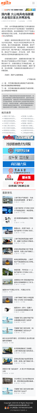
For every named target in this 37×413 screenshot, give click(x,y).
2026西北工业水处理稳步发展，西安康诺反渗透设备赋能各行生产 (24, 380)
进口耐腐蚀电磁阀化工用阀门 (23, 219)
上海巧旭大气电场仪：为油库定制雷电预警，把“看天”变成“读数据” (24, 199)
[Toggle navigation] (33, 3)
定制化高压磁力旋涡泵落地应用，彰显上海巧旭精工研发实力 (23, 360)
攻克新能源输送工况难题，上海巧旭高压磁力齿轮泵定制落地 (23, 349)
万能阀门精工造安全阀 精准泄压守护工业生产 (24, 390)
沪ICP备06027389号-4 (18, 410)
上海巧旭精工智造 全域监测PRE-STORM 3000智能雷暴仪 (24, 299)
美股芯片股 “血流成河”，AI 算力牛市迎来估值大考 (18, 370)
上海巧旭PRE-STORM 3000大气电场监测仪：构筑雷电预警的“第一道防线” (24, 209)
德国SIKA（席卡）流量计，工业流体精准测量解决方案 (23, 309)
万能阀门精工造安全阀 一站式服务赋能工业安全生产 (24, 329)
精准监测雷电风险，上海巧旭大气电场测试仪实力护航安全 (23, 260)
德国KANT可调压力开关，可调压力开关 (16, 290)
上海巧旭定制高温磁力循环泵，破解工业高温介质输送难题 (23, 240)
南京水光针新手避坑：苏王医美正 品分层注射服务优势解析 (18, 339)
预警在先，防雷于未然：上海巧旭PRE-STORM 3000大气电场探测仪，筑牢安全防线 (24, 229)
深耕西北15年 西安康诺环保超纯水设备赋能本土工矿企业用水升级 (24, 281)
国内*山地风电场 (17, 75)
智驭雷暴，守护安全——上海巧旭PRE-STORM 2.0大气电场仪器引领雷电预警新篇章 (24, 271)
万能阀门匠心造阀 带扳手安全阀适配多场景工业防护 (24, 319)
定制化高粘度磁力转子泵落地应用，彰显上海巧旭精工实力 (23, 250)
